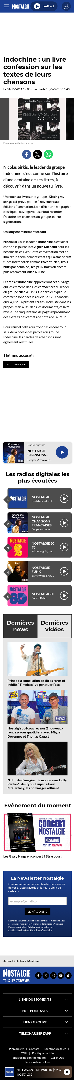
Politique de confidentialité (28, 1057)
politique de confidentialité (39, 930)
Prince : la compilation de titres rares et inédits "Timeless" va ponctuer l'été (36, 682)
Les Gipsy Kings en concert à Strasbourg (32, 856)
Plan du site (16, 1049)
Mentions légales (55, 1049)
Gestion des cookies (37, 1062)
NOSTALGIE (41, 497)
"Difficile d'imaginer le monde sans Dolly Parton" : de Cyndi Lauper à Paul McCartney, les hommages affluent (37, 784)
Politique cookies (43, 1053)
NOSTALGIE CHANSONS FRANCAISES (38, 453)
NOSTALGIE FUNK (41, 569)
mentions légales (16, 930)
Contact (34, 1049)
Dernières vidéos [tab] (54, 626)
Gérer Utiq (57, 1057)
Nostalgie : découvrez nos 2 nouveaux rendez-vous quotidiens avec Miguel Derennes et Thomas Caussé (35, 732)
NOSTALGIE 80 (43, 594)
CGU (24, 1053)
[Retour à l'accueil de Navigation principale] (20, 6)
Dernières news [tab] (20, 626)
